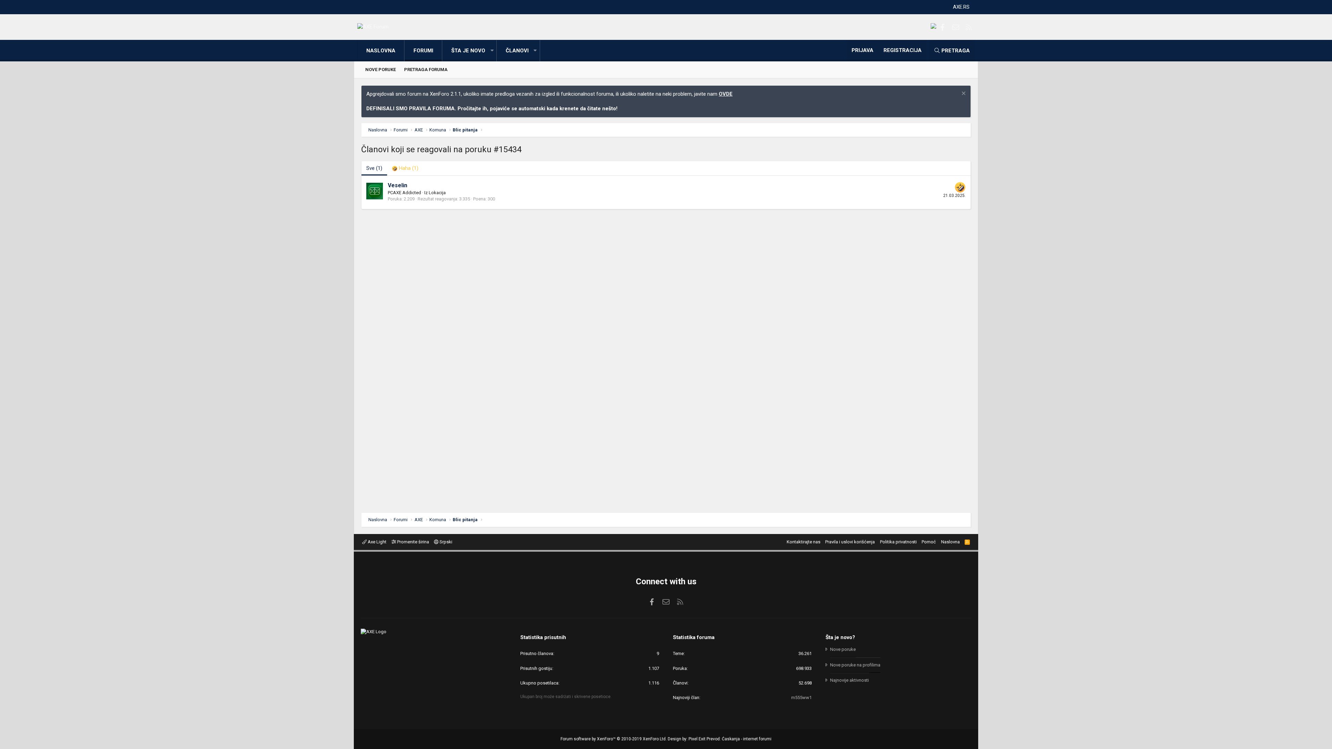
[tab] (405, 168)
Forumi (423, 51)
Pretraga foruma (425, 69)
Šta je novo (468, 51)
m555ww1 (801, 697)
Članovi (517, 51)
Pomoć (929, 541)
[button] (491, 50)
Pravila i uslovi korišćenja (850, 541)
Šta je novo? (840, 637)
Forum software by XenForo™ (614, 739)
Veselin (397, 185)
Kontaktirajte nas (803, 541)
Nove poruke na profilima (855, 665)
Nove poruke (380, 69)
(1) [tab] (374, 168)
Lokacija (437, 192)
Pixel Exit (697, 739)
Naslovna (380, 51)
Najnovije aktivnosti (849, 680)
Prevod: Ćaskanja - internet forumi (739, 739)
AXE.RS (961, 7)
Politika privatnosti (898, 541)
